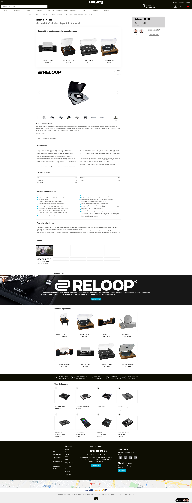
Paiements (56, 464)
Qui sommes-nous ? (80, 494)
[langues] (187, 7)
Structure (95, 10)
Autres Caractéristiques (42, 138)
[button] (114, 31)
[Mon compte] (175, 6)
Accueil (5, 10)
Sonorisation (17, 10)
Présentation (53, 138)
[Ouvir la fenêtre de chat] (182, 500)
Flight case (106, 10)
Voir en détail (64, 334)
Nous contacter (91, 494)
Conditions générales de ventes (66, 494)
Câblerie (84, 10)
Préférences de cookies (122, 494)
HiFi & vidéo (73, 10)
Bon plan (96, 7)
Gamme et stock (57, 461)
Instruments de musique (62, 10)
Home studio (51, 10)
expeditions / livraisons (184, 2)
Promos (131, 494)
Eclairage (39, 10)
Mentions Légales (110, 494)
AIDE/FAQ (175, 2)
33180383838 (96, 450)
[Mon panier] (180, 6)
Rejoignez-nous (100, 494)
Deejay (28, 10)
